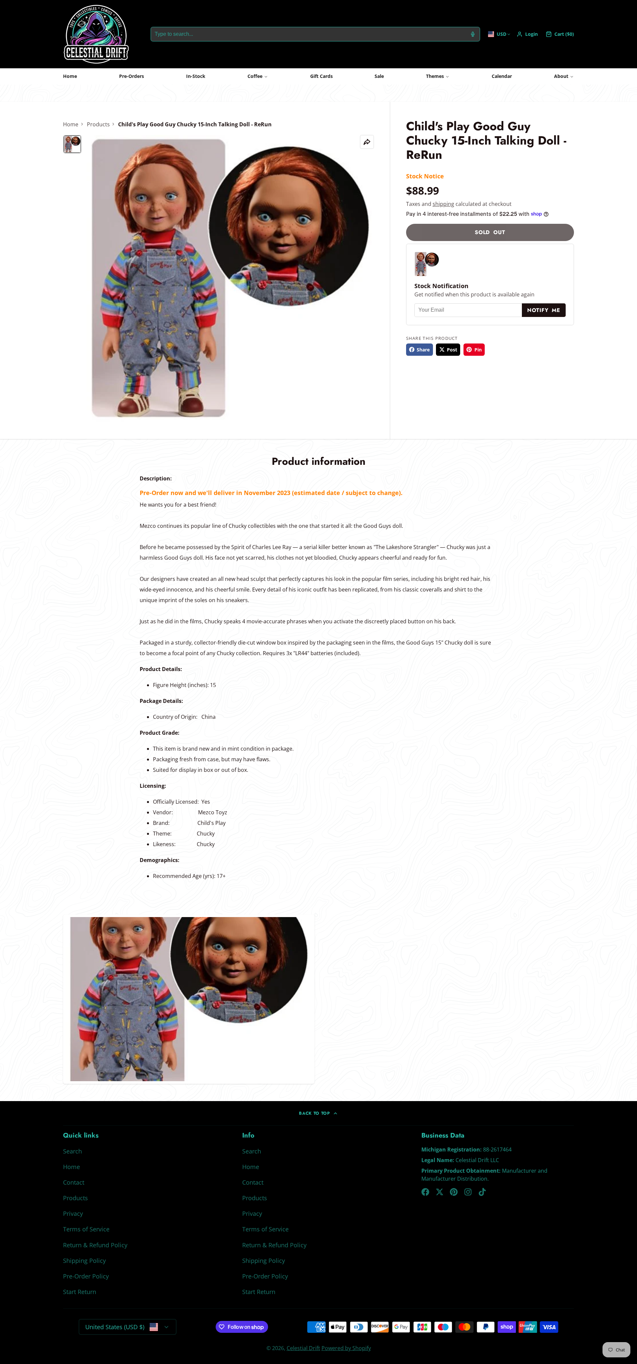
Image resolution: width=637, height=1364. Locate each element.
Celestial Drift (303, 1348)
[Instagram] (468, 1192)
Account (527, 34)
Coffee (255, 76)
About (561, 76)
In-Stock (195, 76)
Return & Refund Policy (95, 1245)
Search (72, 1151)
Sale (379, 76)
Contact (73, 1182)
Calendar (502, 76)
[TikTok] (483, 1192)
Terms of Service (86, 1229)
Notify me (543, 310)
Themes (435, 76)
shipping (443, 203)
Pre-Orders (131, 76)
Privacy (73, 1213)
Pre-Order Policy (86, 1276)
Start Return (79, 1292)
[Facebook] (425, 1192)
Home (70, 76)
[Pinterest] (454, 1192)
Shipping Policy (84, 1261)
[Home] (96, 34)
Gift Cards (321, 76)
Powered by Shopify (346, 1348)
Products (98, 124)
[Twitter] (440, 1192)
